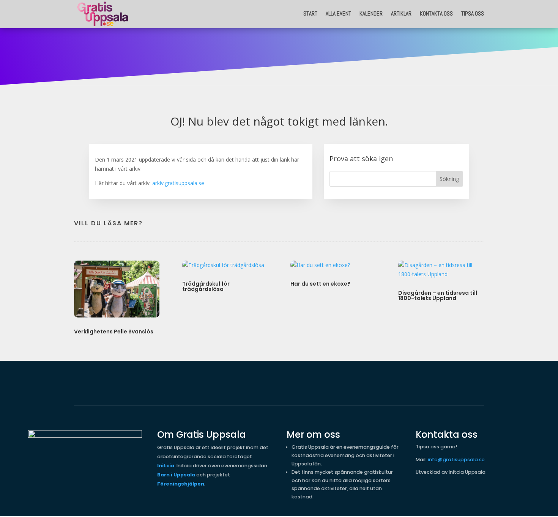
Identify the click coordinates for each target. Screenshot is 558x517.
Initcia (165, 465)
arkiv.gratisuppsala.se (178, 183)
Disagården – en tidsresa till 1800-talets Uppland (437, 295)
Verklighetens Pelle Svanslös (113, 331)
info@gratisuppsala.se (456, 459)
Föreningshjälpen (180, 484)
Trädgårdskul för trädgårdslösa (206, 286)
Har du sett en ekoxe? (320, 284)
